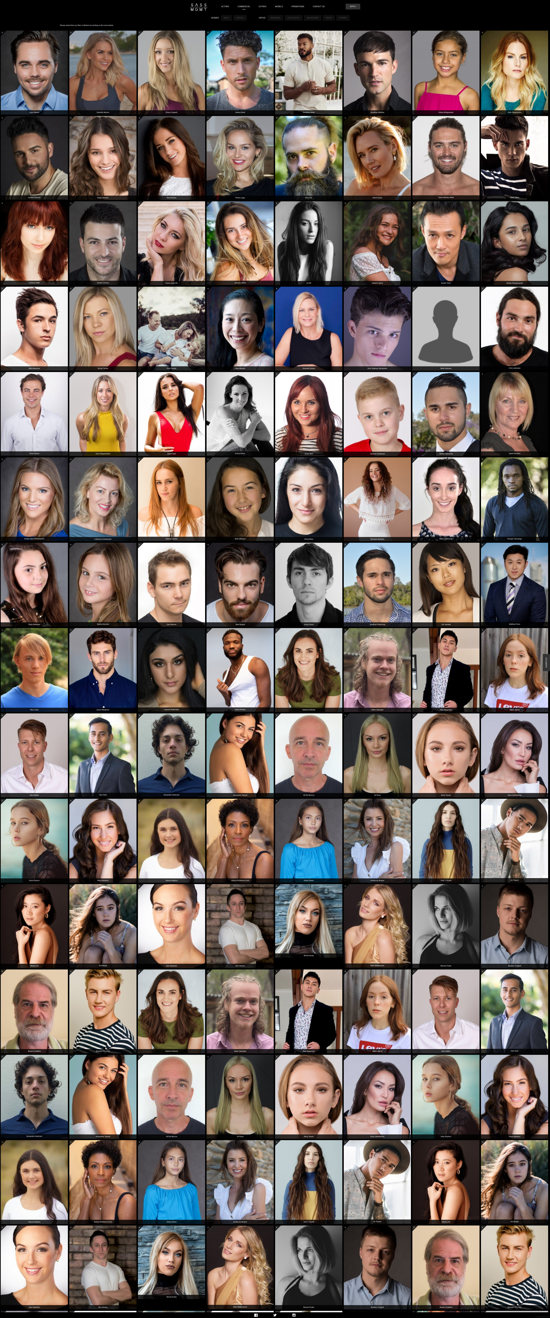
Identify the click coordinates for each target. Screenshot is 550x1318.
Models (279, 6)
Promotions (297, 6)
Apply (353, 6)
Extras (262, 6)
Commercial (244, 6)
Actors (225, 6)
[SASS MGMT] (198, 7)
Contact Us (319, 6)
